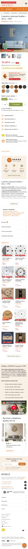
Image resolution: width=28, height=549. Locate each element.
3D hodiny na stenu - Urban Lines (20, 301)
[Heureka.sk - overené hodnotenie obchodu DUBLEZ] (3, 530)
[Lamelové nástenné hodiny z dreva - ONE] (3, 56)
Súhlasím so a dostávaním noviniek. (13, 468)
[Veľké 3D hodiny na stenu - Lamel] (8, 251)
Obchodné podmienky (5, 519)
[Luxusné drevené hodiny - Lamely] (21, 338)
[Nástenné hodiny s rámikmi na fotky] (8, 294)
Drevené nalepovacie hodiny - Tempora (7, 280)
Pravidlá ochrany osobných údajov (10, 544)
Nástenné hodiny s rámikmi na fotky (6, 301)
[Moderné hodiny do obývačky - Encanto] (8, 338)
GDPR (2, 524)
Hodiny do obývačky (7, 214)
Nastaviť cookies (7, 526)
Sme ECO (3, 521)
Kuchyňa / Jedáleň (20, 212)
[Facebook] (25, 482)
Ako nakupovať (4, 522)
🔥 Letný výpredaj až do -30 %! (9, 2)
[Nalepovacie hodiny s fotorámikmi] (21, 272)
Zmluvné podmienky (7, 545)
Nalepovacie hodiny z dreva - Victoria (20, 259)
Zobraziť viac (14, 203)
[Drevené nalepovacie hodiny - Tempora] (8, 272)
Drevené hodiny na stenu (6, 323)
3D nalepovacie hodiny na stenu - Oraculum (19, 324)
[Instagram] (25, 485)
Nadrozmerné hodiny (16, 214)
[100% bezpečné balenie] (3, 141)
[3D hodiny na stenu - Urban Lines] (21, 294)
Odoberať (22, 464)
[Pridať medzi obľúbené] (25, 104)
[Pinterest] (25, 488)
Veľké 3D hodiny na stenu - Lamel (7, 259)
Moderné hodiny (6, 212)
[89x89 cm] (9, 56)
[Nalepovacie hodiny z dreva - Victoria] (21, 251)
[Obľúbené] (20, 9)
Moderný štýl (13, 212)
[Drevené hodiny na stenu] (8, 315)
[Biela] (19, 56)
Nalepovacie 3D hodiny (7, 211)
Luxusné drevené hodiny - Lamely (19, 346)
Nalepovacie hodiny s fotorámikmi (20, 280)
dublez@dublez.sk (7, 487)
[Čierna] (14, 56)
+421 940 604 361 (6, 482)
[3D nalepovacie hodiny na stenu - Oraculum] (21, 315)
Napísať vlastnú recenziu (14, 175)
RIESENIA (23, 538)
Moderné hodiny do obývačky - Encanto (7, 346)
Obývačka (15, 211)
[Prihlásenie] (23, 9)
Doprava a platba (4, 515)
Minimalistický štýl (7, 215)
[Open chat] (24, 545)
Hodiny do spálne (15, 215)
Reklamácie (3, 517)
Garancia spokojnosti (5, 514)
